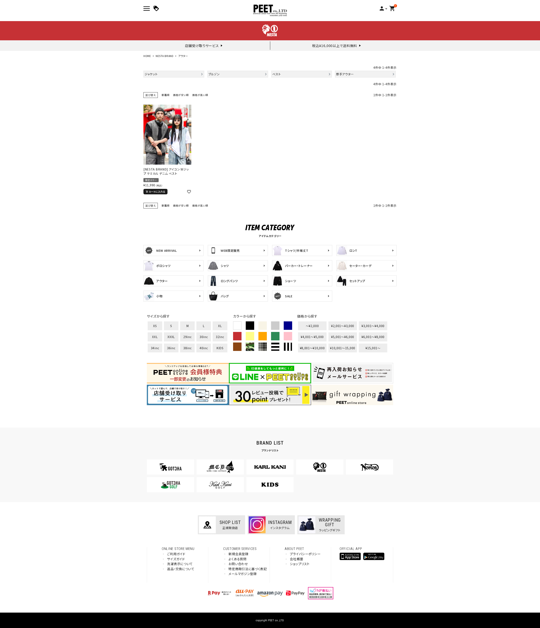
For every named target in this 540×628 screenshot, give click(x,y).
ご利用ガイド (176, 553)
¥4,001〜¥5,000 (312, 337)
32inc (220, 337)
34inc (155, 348)
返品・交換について (180, 568)
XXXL (171, 337)
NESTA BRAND (165, 56)
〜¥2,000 (312, 326)
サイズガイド (176, 558)
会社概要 (296, 558)
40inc (204, 348)
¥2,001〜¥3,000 (342, 326)
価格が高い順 (200, 95)
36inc (171, 348)
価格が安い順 (181, 95)
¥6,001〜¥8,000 (373, 337)
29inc (187, 337)
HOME (147, 56)
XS (155, 326)
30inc (204, 337)
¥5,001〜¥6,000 (342, 337)
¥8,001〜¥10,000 (312, 348)
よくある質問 (237, 558)
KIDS (220, 348)
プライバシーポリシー (305, 553)
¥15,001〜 (373, 348)
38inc (187, 348)
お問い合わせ (238, 563)
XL (220, 326)
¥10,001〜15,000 (342, 348)
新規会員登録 (238, 553)
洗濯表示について (180, 563)
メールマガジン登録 (242, 573)
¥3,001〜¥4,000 (373, 326)
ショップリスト (299, 563)
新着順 (166, 95)
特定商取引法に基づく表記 (247, 568)
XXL (155, 337)
